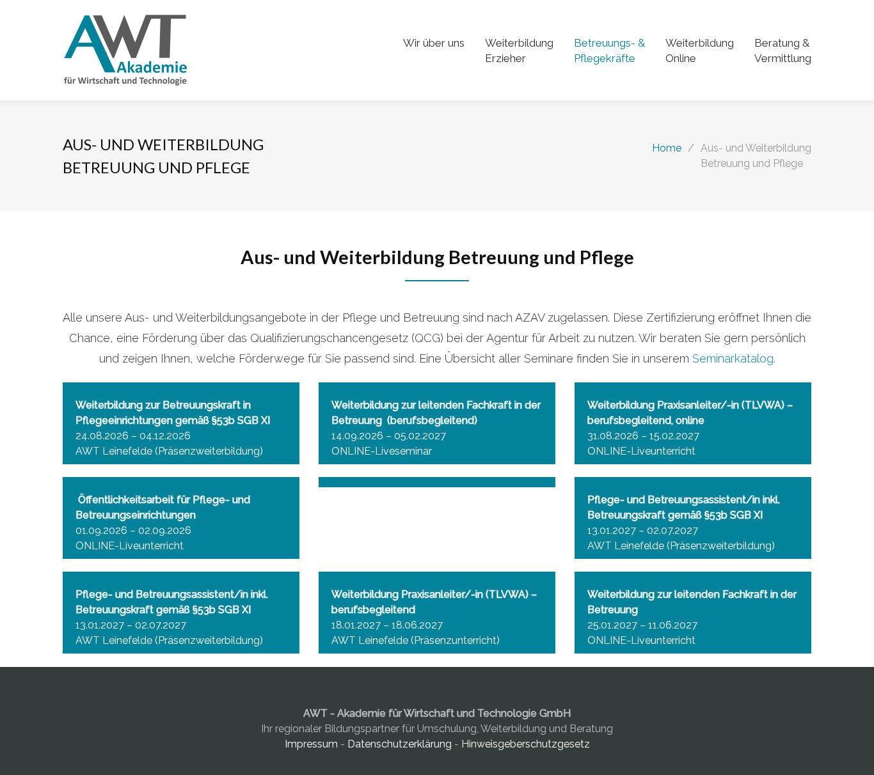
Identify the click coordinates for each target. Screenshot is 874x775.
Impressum (312, 744)
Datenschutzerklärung (399, 744)
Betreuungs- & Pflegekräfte (609, 50)
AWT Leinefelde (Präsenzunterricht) (415, 640)
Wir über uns (434, 42)
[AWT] (233, 50)
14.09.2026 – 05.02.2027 (388, 436)
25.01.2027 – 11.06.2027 (642, 625)
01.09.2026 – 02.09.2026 (133, 530)
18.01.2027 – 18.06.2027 (387, 625)
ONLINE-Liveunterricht (641, 451)
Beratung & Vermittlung (782, 50)
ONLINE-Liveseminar (381, 451)
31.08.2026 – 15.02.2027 (643, 436)
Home (666, 148)
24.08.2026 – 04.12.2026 (133, 436)
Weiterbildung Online (699, 50)
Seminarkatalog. (733, 358)
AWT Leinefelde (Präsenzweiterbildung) (169, 451)
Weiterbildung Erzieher (519, 50)
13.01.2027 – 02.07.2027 (642, 530)
